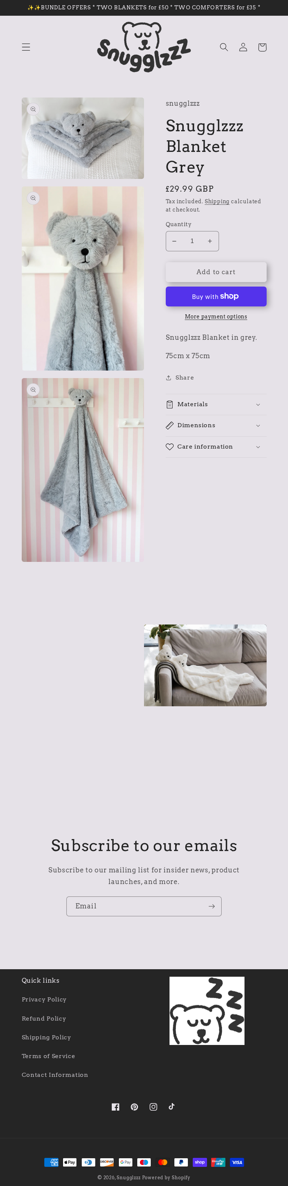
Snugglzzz (128, 1177)
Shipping (217, 201)
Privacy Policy (44, 999)
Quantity (179, 224)
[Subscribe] (211, 906)
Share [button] (185, 377)
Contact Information (55, 1074)
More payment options (216, 317)
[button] (26, 47)
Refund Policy (44, 1018)
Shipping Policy (46, 1037)
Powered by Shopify (166, 1177)
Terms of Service (48, 1056)
